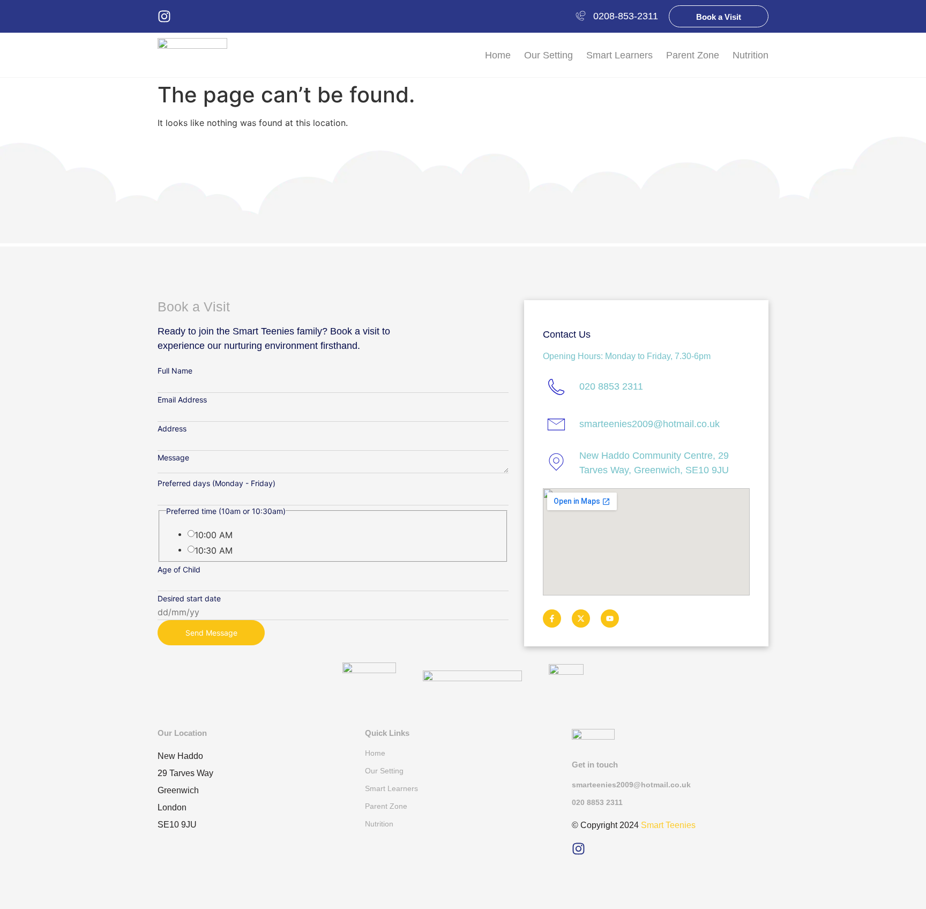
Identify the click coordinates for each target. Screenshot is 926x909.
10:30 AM (214, 550)
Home (498, 55)
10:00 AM (214, 535)
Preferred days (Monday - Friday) (216, 483)
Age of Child (179, 569)
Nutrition (750, 55)
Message (173, 457)
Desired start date (189, 598)
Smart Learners (619, 55)
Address (172, 429)
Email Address (182, 400)
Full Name (175, 371)
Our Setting (548, 55)
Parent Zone (692, 55)
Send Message (211, 632)
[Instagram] (164, 16)
